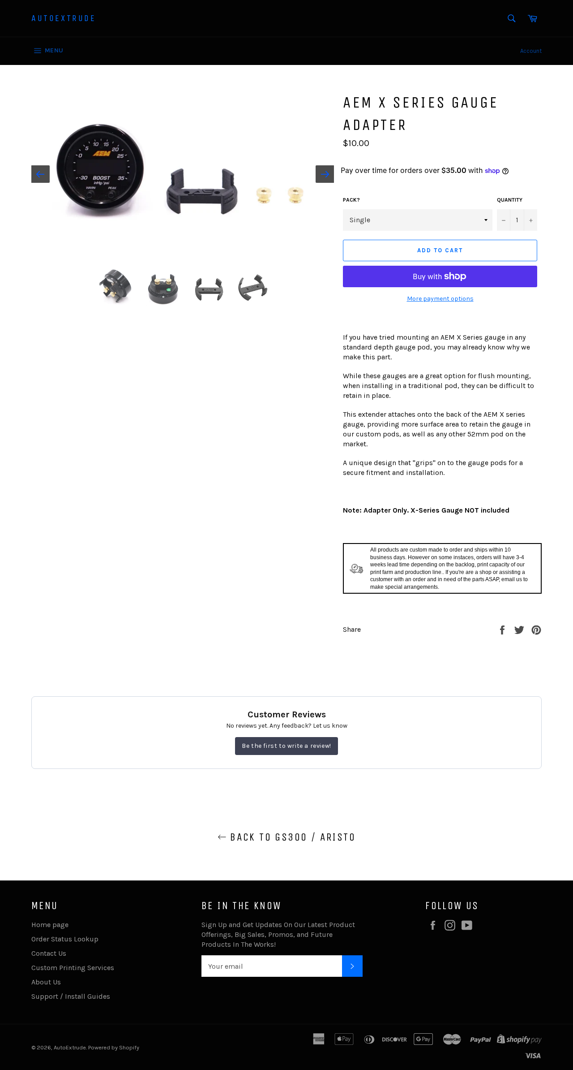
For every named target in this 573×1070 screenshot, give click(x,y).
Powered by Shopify (113, 1047)
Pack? (351, 200)
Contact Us (48, 953)
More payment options (440, 298)
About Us (46, 982)
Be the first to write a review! (286, 746)
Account (531, 50)
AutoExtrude (63, 18)
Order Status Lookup (64, 939)
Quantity (509, 200)
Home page (49, 924)
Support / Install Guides (70, 996)
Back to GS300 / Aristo (291, 837)
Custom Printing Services (72, 967)
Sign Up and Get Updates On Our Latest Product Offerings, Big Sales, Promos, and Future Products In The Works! (278, 934)
